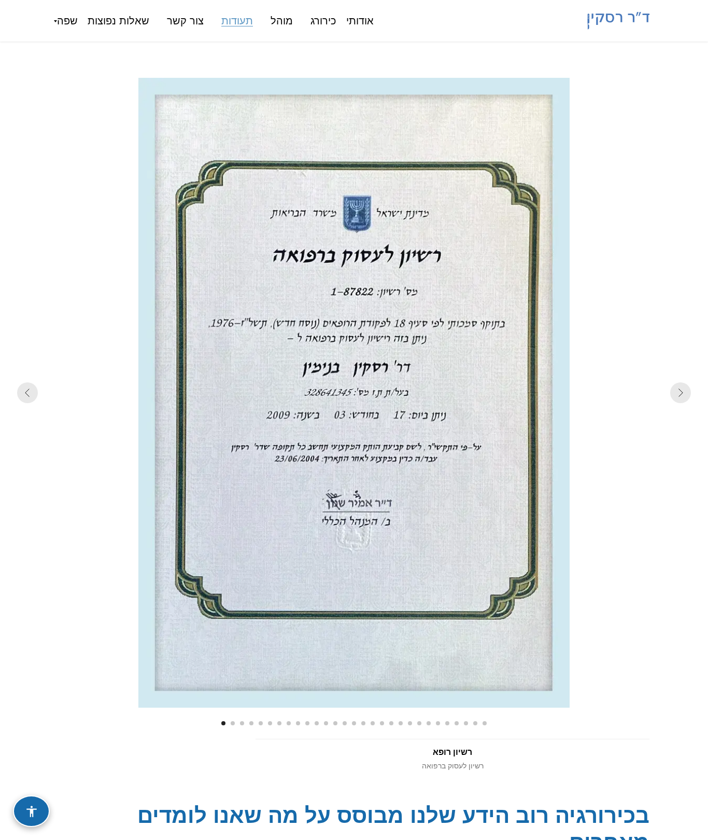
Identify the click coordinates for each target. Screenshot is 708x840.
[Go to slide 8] (289, 723)
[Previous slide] (27, 392)
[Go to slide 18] (382, 723)
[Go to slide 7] (279, 723)
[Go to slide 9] (298, 723)
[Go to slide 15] (354, 723)
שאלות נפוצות (118, 20)
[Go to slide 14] (345, 723)
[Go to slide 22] (419, 723)
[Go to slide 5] (261, 723)
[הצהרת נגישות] (31, 811)
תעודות (237, 20)
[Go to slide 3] (242, 723)
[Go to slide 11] (317, 723)
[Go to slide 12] (326, 723)
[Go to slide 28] (475, 723)
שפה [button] (67, 20)
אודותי (360, 20)
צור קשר (185, 20)
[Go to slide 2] (233, 723)
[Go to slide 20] (401, 723)
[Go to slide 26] (457, 723)
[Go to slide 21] (410, 723)
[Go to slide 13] (335, 723)
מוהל (282, 20)
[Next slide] (680, 392)
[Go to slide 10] (307, 723)
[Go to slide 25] (447, 723)
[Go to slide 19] (391, 723)
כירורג (323, 20)
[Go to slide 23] (429, 723)
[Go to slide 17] (373, 723)
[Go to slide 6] (270, 723)
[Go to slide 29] (485, 723)
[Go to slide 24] (438, 723)
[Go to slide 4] (251, 723)
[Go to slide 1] (223, 723)
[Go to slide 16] (363, 723)
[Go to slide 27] (466, 723)
